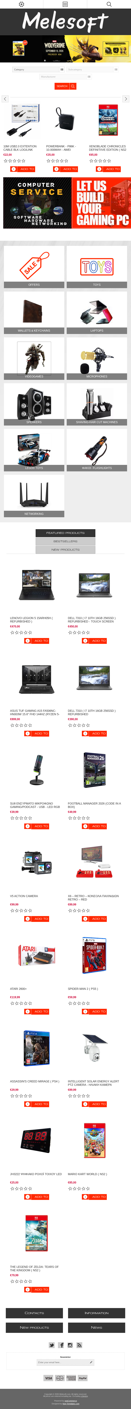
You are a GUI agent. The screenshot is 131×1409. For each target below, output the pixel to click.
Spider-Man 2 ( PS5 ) (83, 988)
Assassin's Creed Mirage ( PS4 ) (34, 1081)
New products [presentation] (66, 550)
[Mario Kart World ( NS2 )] (94, 1140)
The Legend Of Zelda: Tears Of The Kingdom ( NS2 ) (34, 1268)
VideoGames (34, 376)
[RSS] (79, 1345)
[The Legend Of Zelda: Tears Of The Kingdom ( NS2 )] (36, 1233)
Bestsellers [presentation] (65, 541)
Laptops (97, 330)
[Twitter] (51, 1345)
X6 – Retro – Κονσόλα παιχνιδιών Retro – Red (93, 898)
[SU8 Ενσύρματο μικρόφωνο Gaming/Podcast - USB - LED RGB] (36, 770)
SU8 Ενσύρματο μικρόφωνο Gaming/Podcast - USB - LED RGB (35, 805)
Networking (34, 513)
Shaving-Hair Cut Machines (97, 422)
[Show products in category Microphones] (97, 358)
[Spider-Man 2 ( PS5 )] (94, 955)
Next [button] (125, 98)
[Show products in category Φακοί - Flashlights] (97, 450)
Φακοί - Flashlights (97, 468)
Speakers (34, 422)
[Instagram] (70, 1345)
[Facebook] (61, 1345)
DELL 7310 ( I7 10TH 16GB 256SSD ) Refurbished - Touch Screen (92, 619)
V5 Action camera (24, 896)
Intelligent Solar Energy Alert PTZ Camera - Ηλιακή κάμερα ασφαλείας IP (93, 1085)
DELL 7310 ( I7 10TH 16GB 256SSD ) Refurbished (92, 712)
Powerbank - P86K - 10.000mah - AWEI (18, 148)
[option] (65, 48)
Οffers (34, 284)
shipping (84, 1396)
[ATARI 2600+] (36, 955)
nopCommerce (71, 1401)
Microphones (96, 376)
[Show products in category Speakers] (34, 404)
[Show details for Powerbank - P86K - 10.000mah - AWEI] (22, 120)
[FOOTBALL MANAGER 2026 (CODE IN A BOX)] (94, 770)
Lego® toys (34, 468)
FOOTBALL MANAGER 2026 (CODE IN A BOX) (94, 805)
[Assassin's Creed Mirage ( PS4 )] (36, 1048)
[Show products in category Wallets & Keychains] (34, 313)
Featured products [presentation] (65, 533)
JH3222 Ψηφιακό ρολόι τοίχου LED (36, 1174)
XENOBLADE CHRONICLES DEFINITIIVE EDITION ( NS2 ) (64, 150)
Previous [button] (5, 98)
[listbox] (38, 69)
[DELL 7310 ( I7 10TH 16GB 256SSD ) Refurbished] (94, 585)
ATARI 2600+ (18, 988)
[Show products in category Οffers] (34, 267)
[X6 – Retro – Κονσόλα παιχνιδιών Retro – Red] (94, 863)
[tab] (65, 533)
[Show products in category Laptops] (97, 313)
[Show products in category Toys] (97, 267)
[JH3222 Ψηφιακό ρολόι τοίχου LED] (36, 1140)
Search (62, 86)
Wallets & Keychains (34, 330)
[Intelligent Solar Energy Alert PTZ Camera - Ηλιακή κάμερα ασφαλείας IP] (94, 1048)
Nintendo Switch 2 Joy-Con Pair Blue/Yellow (107, 148)
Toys (97, 284)
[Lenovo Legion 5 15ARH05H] (36, 585)
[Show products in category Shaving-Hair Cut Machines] (97, 404)
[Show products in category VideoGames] (34, 358)
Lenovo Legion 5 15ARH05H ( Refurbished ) (31, 619)
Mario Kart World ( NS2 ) (87, 1174)
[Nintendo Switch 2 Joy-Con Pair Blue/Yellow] (108, 120)
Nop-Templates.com (71, 1404)
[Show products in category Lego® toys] (34, 450)
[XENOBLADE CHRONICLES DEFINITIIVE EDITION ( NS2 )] (65, 120)
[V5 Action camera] (36, 863)
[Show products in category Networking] (34, 496)
